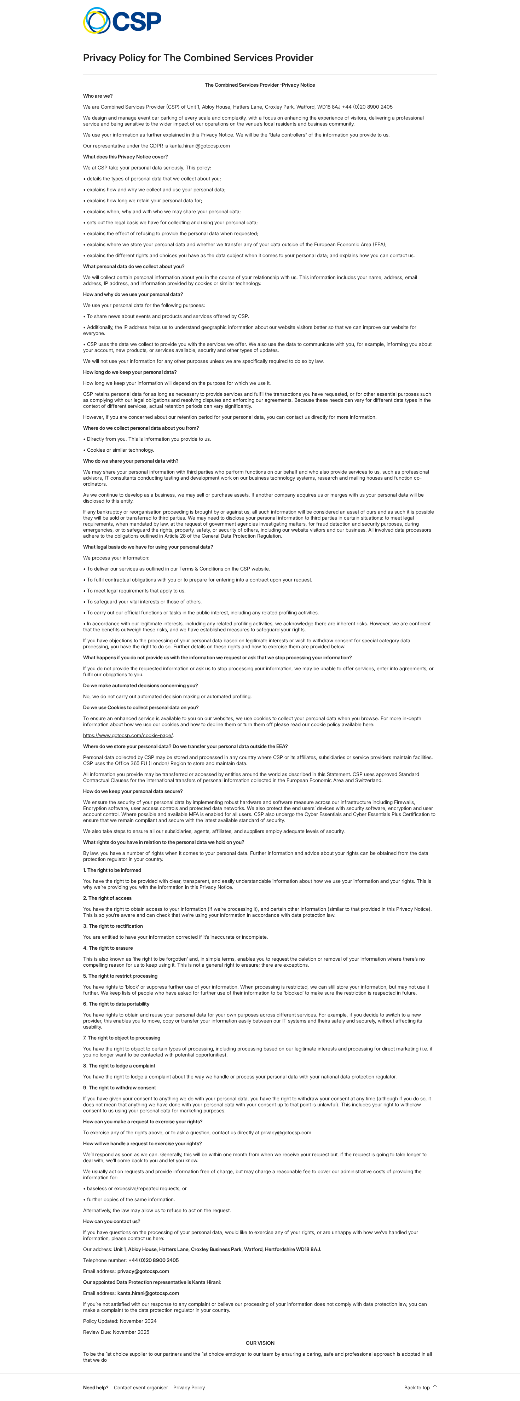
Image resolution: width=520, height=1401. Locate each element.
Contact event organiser (141, 1387)
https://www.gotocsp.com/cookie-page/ (128, 735)
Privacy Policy (189, 1387)
